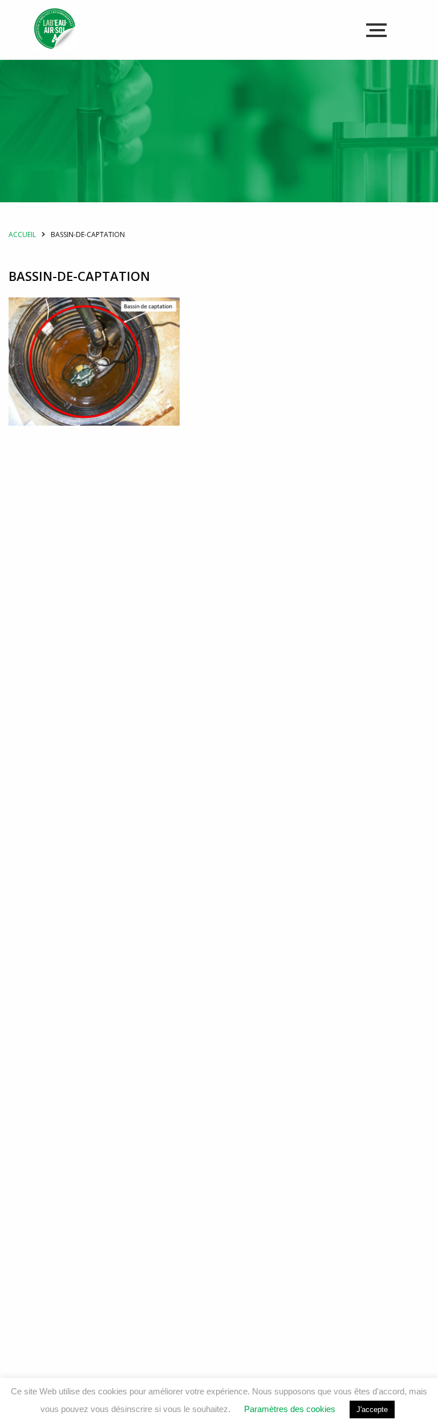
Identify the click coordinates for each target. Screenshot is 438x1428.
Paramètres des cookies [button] (289, 1409)
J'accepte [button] (372, 1409)
